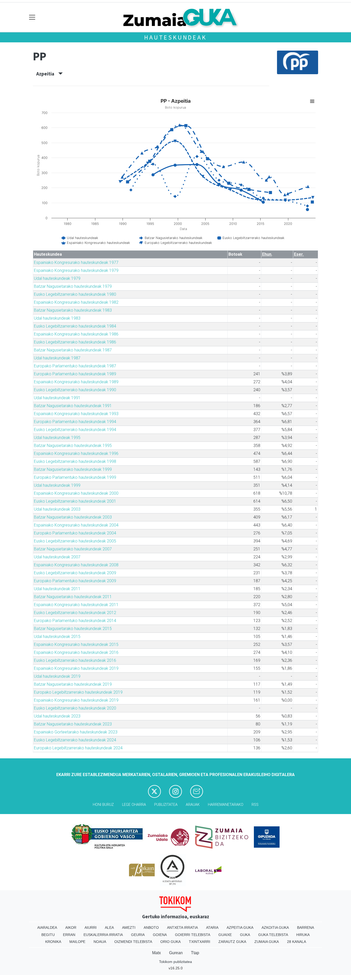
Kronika (53, 942)
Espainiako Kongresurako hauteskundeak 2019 (76, 668)
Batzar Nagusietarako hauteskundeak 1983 (73, 310)
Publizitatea (166, 804)
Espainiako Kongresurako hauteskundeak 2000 (76, 493)
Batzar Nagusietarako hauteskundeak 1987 (73, 350)
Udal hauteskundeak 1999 (57, 485)
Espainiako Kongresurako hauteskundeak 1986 (76, 334)
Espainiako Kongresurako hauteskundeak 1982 (76, 302)
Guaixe (225, 935)
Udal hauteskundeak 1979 (57, 278)
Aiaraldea (47, 927)
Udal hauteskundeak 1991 (57, 397)
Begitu (48, 935)
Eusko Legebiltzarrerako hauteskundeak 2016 (75, 660)
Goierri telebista (192, 935)
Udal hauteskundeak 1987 (57, 358)
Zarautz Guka (232, 942)
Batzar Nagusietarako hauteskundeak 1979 (73, 286)
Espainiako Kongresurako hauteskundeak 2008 (76, 564)
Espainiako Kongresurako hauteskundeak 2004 (76, 525)
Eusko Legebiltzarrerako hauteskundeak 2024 (75, 740)
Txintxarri (199, 942)
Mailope (77, 942)
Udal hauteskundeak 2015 (57, 636)
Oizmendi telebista (133, 942)
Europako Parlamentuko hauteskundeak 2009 (75, 580)
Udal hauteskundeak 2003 (57, 509)
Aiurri (91, 927)
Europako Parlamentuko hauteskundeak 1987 (75, 366)
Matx (156, 953)
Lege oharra (134, 804)
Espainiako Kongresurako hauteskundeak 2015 (76, 644)
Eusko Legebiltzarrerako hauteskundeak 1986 (75, 342)
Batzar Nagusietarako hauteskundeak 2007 (73, 549)
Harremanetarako (225, 804)
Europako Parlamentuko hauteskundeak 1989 (75, 373)
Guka (245, 935)
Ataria (212, 927)
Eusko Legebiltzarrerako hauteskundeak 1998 (75, 461)
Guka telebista (273, 935)
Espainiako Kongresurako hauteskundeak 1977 (76, 262)
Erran (69, 935)
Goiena (160, 935)
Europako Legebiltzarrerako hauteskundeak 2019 (78, 692)
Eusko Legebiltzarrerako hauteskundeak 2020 (75, 708)
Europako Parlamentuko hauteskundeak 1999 (75, 477)
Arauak (193, 804)
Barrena (305, 927)
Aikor (70, 927)
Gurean (176, 953)
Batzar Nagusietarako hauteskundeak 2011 (73, 596)
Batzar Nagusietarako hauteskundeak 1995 (73, 445)
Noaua (100, 942)
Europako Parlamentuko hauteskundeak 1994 (75, 421)
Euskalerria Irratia (103, 935)
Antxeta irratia (182, 927)
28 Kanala (296, 942)
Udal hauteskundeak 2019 (57, 676)
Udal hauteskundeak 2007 (57, 557)
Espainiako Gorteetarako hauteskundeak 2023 (75, 732)
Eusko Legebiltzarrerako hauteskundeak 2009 (75, 572)
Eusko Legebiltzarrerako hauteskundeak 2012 (75, 612)
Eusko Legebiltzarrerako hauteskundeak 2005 (75, 541)
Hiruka (303, 935)
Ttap (195, 953)
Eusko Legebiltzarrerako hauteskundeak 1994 (75, 429)
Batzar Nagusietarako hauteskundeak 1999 (73, 469)
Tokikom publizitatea (175, 962)
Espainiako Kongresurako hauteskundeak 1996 (76, 453)
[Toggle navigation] (32, 17)
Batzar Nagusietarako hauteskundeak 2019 (73, 684)
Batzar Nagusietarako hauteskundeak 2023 (73, 724)
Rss (255, 804)
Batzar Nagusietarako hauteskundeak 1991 (73, 405)
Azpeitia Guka (240, 927)
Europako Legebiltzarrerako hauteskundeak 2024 (78, 747)
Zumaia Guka (266, 942)
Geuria (138, 935)
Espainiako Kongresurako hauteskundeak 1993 (76, 413)
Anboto (151, 927)
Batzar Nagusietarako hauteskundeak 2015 (73, 628)
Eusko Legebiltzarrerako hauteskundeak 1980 (75, 294)
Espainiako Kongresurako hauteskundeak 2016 (76, 652)
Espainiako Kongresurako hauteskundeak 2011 (76, 604)
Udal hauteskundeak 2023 (57, 716)
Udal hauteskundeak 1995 (57, 437)
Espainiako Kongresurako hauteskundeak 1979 (76, 270)
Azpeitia (47, 74)
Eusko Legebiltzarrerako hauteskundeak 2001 (75, 501)
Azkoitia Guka (275, 927)
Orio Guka (170, 942)
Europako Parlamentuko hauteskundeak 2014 (75, 620)
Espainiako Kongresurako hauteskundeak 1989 (76, 381)
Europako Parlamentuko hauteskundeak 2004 (75, 533)
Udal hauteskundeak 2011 (57, 588)
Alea (109, 927)
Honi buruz (103, 804)
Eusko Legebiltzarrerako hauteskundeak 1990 (75, 389)
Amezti (128, 927)
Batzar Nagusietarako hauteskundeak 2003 (73, 517)
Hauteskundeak (175, 37)
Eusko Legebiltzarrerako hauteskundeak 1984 (75, 326)
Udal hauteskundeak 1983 (57, 318)
